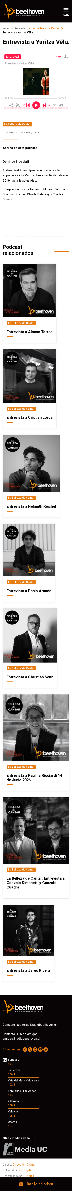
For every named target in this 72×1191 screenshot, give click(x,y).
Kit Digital (25, 1170)
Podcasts (20, 28)
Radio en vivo (36, 1183)
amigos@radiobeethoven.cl (21, 1038)
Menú (66, 14)
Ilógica (29, 1176)
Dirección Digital (24, 1164)
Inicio (6, 28)
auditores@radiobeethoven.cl (36, 1024)
